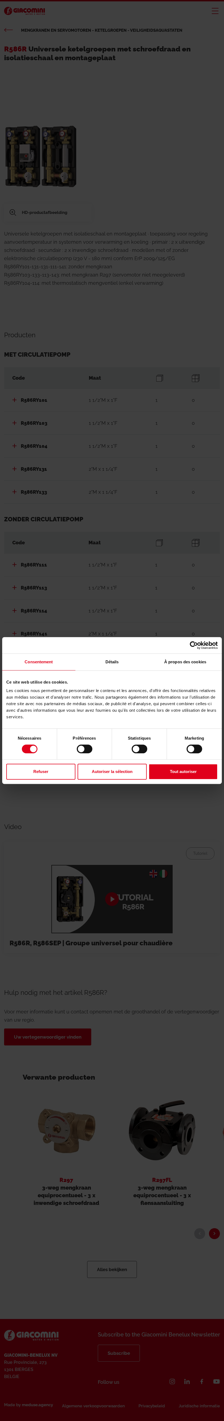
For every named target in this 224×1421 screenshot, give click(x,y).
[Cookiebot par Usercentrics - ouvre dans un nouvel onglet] (194, 645)
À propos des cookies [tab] (185, 661)
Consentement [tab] (39, 661)
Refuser (40, 771)
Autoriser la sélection (112, 771)
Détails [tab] (112, 661)
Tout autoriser (183, 771)
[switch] (84, 749)
